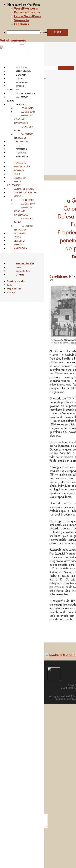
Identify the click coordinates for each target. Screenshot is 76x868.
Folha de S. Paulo (24, 128)
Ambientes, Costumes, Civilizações (23, 119)
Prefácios (21, 153)
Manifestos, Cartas (25, 192)
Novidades (21, 67)
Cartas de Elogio (25, 93)
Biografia (21, 75)
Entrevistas (22, 141)
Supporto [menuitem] (21, 20)
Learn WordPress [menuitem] (27, 16)
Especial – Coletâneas (16, 183)
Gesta (19, 78)
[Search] (50, 77)
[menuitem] (41, 5)
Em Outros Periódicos (23, 136)
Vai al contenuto (13, 40)
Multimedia (22, 82)
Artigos (20, 104)
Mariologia (22, 156)
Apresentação (23, 71)
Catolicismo (28, 112)
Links (18, 267)
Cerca (43, 32)
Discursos (21, 149)
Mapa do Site (23, 271)
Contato (20, 274)
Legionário (27, 108)
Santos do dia (25, 263)
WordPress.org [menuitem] (26, 8)
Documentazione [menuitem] (27, 12)
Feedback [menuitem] (21, 24)
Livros (19, 145)
